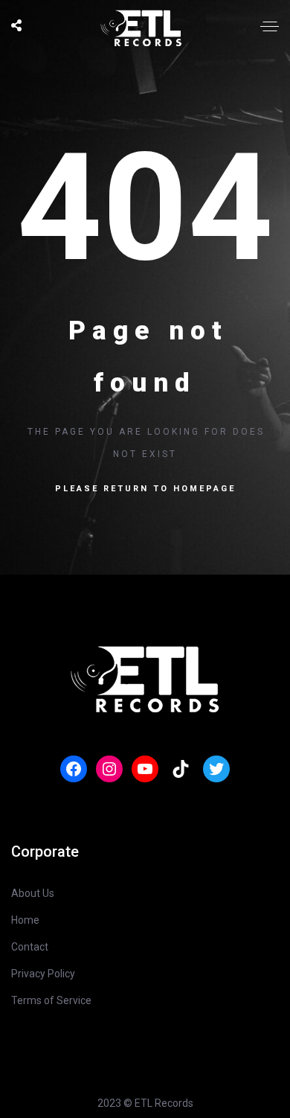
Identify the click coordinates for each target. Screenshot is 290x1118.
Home (25, 920)
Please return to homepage (145, 488)
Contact (29, 947)
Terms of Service (51, 1000)
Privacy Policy (43, 974)
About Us (32, 893)
